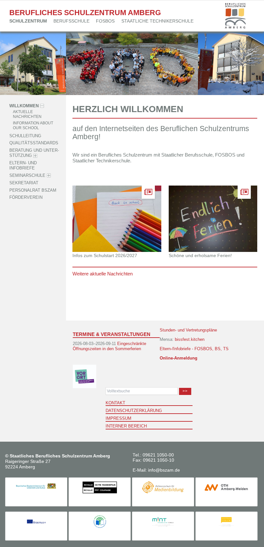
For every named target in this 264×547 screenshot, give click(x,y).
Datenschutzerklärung (134, 410)
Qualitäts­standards (33, 143)
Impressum (118, 418)
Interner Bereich (126, 426)
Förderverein (25, 197)
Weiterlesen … (128, 231)
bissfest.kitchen (189, 339)
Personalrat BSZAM (32, 190)
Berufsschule (71, 21)
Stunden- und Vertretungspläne (188, 330)
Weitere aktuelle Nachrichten (102, 273)
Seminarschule (27, 175)
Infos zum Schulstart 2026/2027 (104, 255)
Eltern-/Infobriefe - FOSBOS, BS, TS (194, 348)
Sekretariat (23, 182)
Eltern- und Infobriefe (23, 165)
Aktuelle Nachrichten (27, 114)
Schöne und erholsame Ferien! (200, 255)
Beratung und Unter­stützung (34, 153)
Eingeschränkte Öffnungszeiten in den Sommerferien (109, 346)
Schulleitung (25, 135)
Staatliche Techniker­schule (157, 21)
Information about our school (33, 125)
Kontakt (115, 402)
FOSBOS (105, 21)
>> (185, 391)
